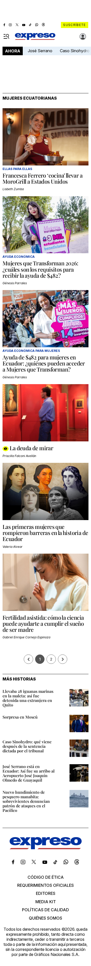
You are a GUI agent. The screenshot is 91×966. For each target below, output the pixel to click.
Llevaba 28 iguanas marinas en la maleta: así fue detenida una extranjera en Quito (28, 698)
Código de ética (46, 877)
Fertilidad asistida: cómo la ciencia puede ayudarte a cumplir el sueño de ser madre (43, 623)
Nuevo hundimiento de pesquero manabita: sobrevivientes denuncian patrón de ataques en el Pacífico (26, 801)
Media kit (45, 901)
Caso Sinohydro (74, 50)
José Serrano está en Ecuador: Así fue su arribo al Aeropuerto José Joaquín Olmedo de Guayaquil (29, 773)
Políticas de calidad (45, 909)
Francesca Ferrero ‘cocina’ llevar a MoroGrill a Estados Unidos (42, 178)
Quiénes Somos (45, 918)
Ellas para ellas (17, 169)
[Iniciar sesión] (83, 37)
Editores (45, 893)
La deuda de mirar (31, 448)
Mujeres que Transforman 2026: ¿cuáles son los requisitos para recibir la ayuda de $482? (40, 269)
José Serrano (40, 50)
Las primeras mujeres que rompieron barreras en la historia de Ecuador (45, 533)
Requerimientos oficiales (45, 885)
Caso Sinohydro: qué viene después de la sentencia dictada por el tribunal (27, 746)
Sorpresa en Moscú (20, 717)
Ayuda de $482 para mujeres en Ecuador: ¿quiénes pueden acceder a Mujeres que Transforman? (44, 363)
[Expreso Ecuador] (46, 847)
